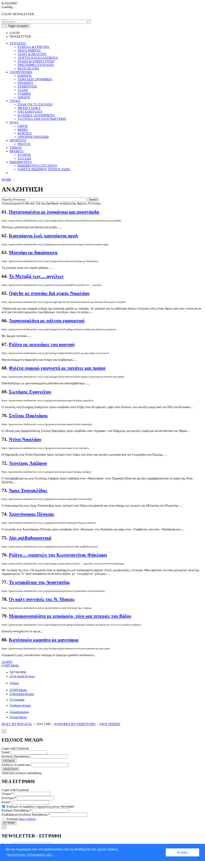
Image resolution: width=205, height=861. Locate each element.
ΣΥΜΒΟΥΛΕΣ (27, 86)
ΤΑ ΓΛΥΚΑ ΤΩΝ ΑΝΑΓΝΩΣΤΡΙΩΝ (42, 119)
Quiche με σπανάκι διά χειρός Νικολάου (49, 293)
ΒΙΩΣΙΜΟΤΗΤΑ (21, 162)
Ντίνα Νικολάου (25, 439)
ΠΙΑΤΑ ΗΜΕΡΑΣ (29, 50)
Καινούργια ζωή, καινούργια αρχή (43, 235)
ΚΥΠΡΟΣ (24, 154)
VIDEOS (16, 147)
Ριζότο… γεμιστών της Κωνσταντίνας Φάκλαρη (58, 554)
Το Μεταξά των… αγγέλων (36, 276)
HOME (6, 179)
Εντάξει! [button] (182, 852)
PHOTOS (24, 144)
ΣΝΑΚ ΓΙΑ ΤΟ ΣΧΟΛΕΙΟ (35, 104)
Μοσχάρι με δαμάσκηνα (33, 252)
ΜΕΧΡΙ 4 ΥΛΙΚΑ (29, 108)
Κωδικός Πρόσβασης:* (16, 810)
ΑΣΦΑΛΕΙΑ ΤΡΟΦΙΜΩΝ (35, 79)
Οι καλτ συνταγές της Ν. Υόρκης (41, 599)
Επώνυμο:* (9, 798)
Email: (6, 752)
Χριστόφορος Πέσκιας (31, 514)
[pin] (5, 17)
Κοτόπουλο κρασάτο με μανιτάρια (43, 639)
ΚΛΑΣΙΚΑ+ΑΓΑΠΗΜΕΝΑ (36, 115)
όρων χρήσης (27, 819)
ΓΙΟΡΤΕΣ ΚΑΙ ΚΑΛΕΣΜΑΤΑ (38, 57)
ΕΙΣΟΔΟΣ (9, 760)
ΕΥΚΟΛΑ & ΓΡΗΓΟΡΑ (33, 47)
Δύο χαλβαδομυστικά (30, 537)
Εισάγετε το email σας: (16, 764)
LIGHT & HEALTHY (32, 54)
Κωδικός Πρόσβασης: (16, 756)
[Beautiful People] (22, 694)
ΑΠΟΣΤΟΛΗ (10, 769)
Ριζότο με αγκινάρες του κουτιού (41, 344)
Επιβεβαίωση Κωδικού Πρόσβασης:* (25, 814)
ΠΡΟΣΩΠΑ (25, 83)
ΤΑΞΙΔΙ (23, 90)
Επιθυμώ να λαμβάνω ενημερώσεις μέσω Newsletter (40, 806)
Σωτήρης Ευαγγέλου (30, 391)
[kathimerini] (18, 690)
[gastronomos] (19, 712)
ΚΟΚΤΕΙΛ (25, 133)
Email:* (6, 802)
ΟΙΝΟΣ (23, 126)
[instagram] (3, 17)
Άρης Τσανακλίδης (28, 490)
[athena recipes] (20, 705)
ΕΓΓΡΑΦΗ (9, 822)
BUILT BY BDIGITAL (17, 724)
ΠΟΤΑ (14, 122)
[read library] (18, 717)
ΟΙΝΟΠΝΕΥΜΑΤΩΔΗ (33, 137)
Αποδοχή (21, 819)
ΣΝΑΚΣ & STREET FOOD (36, 61)
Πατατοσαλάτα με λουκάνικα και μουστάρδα (54, 211)
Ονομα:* (7, 793)
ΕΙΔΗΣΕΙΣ (25, 75)
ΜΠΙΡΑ (23, 129)
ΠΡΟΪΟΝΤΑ (18, 140)
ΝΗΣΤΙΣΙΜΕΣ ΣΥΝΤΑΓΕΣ (36, 65)
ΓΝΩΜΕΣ (24, 93)
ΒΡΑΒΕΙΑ (16, 151)
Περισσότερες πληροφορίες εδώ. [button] (29, 854)
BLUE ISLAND (28, 68)
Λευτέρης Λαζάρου (28, 463)
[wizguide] (17, 699)
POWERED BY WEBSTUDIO (74, 724)
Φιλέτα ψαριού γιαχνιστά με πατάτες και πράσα (57, 368)
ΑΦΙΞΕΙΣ (24, 97)
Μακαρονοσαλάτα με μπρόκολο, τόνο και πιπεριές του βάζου (70, 616)
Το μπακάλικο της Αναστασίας (39, 582)
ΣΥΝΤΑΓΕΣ (18, 43)
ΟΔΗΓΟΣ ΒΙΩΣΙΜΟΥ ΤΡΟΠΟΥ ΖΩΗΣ (44, 169)
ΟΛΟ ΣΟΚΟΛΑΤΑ (30, 111)
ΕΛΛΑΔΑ (24, 158)
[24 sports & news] (22, 676)
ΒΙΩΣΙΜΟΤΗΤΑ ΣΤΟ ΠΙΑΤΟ (37, 165)
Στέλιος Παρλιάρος (28, 415)
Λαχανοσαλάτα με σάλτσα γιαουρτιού (46, 320)
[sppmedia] (10, 665)
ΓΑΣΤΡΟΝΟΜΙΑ (21, 72)
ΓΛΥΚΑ (15, 101)
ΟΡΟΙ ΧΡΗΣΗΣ (109, 724)
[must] (14, 683)
